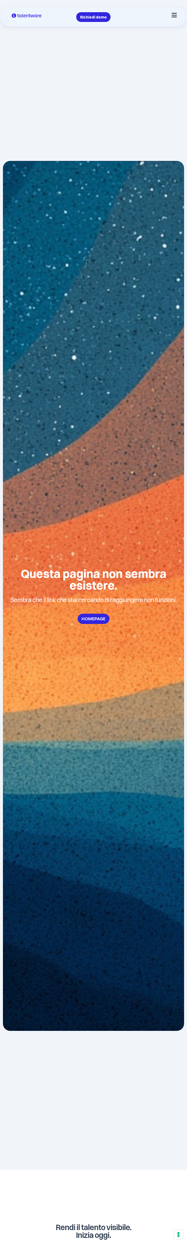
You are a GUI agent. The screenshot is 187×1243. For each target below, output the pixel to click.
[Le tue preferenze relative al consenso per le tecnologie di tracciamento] (178, 1234)
